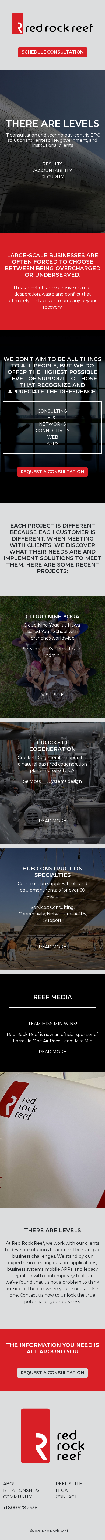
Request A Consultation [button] (52, 471)
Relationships (21, 1490)
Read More (52, 820)
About (11, 1483)
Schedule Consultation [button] (53, 52)
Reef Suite (69, 1483)
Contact (66, 1496)
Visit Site (52, 694)
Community (17, 1496)
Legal (63, 1490)
